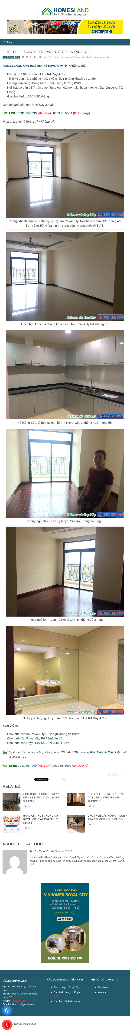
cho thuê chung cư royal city (96, 57)
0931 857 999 (27, 113)
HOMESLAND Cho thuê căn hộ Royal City (33, 65)
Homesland (40, 851)
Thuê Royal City (11, 57)
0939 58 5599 (62, 113)
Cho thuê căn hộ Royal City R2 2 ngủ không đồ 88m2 (43, 734)
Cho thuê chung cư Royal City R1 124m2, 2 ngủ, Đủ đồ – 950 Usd (42, 798)
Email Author (63, 851)
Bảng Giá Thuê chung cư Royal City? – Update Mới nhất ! (40, 819)
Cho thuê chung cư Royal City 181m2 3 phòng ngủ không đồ (106, 798)
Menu (10, 42)
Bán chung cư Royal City (67, 987)
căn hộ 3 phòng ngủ (53, 57)
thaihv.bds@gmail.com (22, 1004)
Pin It (64, 779)
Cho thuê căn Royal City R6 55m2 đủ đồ (34, 738)
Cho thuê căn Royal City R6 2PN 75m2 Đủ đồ (38, 743)
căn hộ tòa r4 (73, 57)
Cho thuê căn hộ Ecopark (67, 1001)
